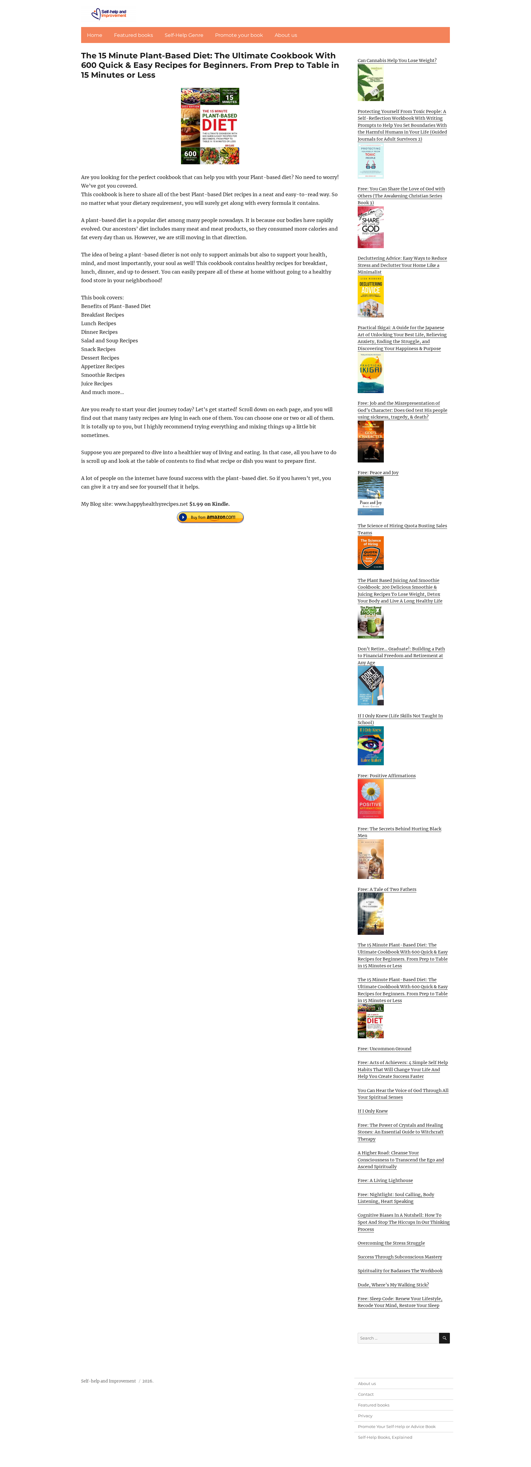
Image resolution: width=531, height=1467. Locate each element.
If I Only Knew (373, 1111)
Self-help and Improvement (108, 1381)
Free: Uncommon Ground (384, 1048)
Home (94, 35)
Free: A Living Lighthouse (385, 1180)
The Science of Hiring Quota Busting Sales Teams (402, 529)
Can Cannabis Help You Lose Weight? (397, 60)
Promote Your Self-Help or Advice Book (397, 1426)
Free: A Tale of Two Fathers (387, 889)
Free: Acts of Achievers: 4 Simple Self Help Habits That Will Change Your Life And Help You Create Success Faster (403, 1069)
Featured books (133, 35)
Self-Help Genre (184, 35)
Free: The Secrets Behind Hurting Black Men (399, 832)
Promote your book (239, 35)
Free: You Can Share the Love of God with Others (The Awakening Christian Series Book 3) (401, 195)
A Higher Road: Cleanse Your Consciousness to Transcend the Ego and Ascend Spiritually (401, 1159)
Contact (366, 1394)
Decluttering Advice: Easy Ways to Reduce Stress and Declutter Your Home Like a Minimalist (402, 265)
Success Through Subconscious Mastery (400, 1257)
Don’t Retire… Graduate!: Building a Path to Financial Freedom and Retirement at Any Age (401, 655)
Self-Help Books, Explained (385, 1437)
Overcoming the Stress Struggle (391, 1243)
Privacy (365, 1415)
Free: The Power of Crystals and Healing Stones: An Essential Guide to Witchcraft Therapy (401, 1132)
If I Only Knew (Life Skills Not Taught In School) (400, 719)
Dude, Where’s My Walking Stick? (393, 1285)
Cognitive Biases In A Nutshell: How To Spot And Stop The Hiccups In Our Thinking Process (404, 1222)
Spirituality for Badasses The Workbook (400, 1271)
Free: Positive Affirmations (387, 775)
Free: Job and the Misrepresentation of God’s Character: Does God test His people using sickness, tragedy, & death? (402, 410)
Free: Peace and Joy (378, 472)
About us (286, 35)
